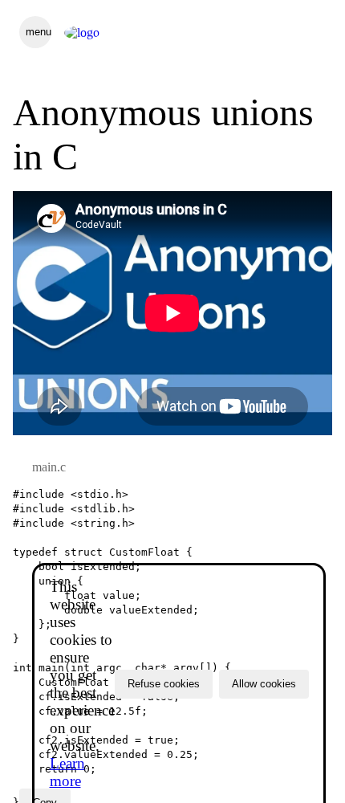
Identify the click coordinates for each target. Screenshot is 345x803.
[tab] (49, 467)
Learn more (67, 772)
